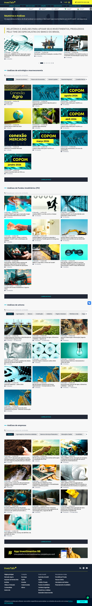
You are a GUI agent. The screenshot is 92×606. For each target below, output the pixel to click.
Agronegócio (20, 314)
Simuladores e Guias (75, 6)
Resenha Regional (66, 79)
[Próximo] (86, 79)
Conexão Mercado (81, 79)
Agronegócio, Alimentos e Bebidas (26, 434)
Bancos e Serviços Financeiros (49, 434)
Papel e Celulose (61, 314)
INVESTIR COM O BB (83, 2)
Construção (39, 314)
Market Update (53, 79)
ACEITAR (82, 601)
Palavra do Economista (38, 79)
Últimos (10, 79)
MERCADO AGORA (30, 6)
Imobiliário (79, 434)
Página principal (9, 574)
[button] (41, 63)
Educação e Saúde (66, 434)
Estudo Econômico (21, 79)
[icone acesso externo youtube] (87, 568)
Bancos (30, 314)
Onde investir (58, 6)
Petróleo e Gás (74, 314)
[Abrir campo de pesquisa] (61, 2)
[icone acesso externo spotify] (83, 568)
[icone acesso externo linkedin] (80, 568)
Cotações (43, 6)
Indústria (49, 314)
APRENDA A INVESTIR (14, 6)
